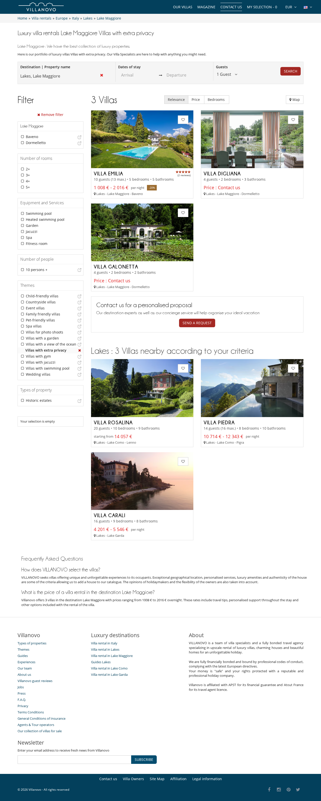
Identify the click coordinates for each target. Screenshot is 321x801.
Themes (23, 649)
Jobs (21, 687)
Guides (23, 655)
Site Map (157, 778)
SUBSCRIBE (144, 759)
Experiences (26, 662)
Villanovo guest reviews (35, 681)
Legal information (207, 778)
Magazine (206, 7)
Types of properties (32, 643)
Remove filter (51, 114)
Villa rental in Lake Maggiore (112, 655)
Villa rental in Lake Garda (109, 674)
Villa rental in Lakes (105, 649)
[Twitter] (298, 789)
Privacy (23, 706)
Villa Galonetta (116, 266)
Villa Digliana (222, 173)
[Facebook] (269, 789)
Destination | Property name (45, 66)
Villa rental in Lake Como (109, 668)
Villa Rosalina (113, 422)
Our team (25, 668)
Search (290, 71)
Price (196, 99)
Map (295, 99)
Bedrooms (217, 99)
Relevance (176, 99)
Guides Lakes (101, 662)
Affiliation (178, 778)
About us (24, 674)
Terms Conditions (31, 712)
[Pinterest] (288, 789)
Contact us (231, 7)
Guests (222, 66)
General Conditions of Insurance (41, 718)
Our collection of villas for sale (40, 731)
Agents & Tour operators (36, 724)
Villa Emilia (108, 173)
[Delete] (79, 350)
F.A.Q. (22, 699)
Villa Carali (109, 515)
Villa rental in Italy (104, 643)
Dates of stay (129, 66)
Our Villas (182, 7)
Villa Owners (133, 778)
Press (22, 693)
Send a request (197, 322)
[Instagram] (279, 789)
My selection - (262, 7)
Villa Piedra (219, 422)
